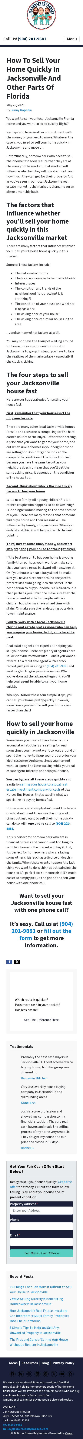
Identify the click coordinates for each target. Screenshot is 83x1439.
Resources (29, 1363)
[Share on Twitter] (17, 962)
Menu (72, 39)
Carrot (69, 1433)
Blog (45, 1363)
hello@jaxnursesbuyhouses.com (25, 1429)
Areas (13, 1363)
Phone (15, 1219)
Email (15, 1235)
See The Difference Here (41, 1020)
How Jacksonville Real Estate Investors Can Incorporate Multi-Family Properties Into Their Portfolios (39, 1315)
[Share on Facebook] (9, 962)
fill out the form (45, 934)
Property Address (24, 1204)
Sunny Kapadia (21, 110)
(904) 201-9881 (32, 39)
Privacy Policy (63, 1363)
